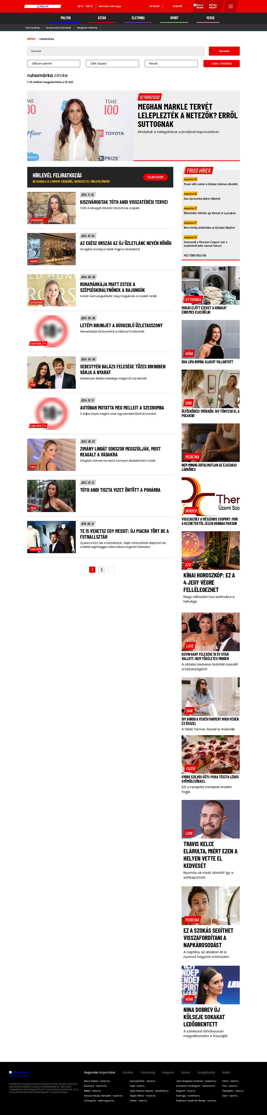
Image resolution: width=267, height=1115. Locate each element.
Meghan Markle (87, 28)
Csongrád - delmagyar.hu (99, 1100)
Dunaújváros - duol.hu (142, 1081)
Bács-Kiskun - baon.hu (97, 1081)
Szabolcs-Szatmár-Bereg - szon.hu (196, 1100)
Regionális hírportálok (99, 1072)
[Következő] (111, 569)
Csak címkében (221, 63)
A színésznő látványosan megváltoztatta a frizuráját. (205, 1033)
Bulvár (185, 1072)
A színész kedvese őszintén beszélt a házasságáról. (210, 666)
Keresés (177, 6)
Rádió (226, 1072)
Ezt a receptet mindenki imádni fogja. (207, 789)
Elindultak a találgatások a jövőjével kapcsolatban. (179, 132)
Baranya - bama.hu (95, 1086)
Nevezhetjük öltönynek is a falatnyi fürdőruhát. (112, 332)
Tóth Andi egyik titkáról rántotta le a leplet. (110, 208)
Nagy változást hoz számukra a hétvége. (208, 599)
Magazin (168, 1072)
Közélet (128, 1072)
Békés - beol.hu (92, 1090)
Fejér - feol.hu (137, 1086)
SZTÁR (102, 18)
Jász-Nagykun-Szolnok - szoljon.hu (196, 1081)
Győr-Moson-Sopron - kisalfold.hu (149, 1090)
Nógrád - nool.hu (185, 1090)
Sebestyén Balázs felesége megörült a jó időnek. (113, 378)
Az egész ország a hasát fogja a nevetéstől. (110, 249)
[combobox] (50, 63)
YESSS (210, 18)
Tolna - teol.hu (230, 1081)
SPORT (174, 18)
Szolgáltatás (206, 1072)
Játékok (154, 6)
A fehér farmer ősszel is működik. (208, 729)
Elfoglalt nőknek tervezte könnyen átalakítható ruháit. (118, 461)
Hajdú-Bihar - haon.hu (143, 1095)
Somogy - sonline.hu (188, 1095)
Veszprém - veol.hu (232, 1090)
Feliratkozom (155, 177)
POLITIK (66, 18)
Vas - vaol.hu (229, 1086)
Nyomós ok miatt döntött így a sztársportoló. (208, 875)
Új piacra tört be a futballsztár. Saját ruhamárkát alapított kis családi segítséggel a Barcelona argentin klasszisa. (123, 545)
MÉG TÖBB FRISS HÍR (195, 255)
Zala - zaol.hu (230, 1095)
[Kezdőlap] (42, 6)
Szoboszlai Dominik (58, 28)
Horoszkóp (33, 28)
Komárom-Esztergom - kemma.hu (195, 1086)
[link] (38, 220)
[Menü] (230, 6)
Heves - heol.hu (138, 1100)
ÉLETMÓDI (138, 18)
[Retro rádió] (197, 7)
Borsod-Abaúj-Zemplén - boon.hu (103, 1095)
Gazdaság (148, 1072)
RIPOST (31, 39)
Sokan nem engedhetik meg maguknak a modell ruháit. (118, 296)
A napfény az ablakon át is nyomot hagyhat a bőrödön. (206, 954)
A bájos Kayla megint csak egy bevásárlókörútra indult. (118, 414)
